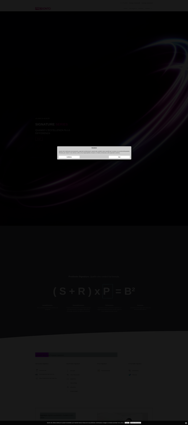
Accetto (127, 422)
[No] (186, 423)
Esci (119, 216)
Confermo (69, 216)
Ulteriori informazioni (135, 422)
